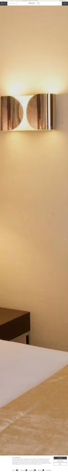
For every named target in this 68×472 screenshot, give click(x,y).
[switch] (26, 470)
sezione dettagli (44, 466)
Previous (2, 239)
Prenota (65, 3)
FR (60, 3)
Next (66, 239)
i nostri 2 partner (17, 458)
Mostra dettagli (48, 470)
